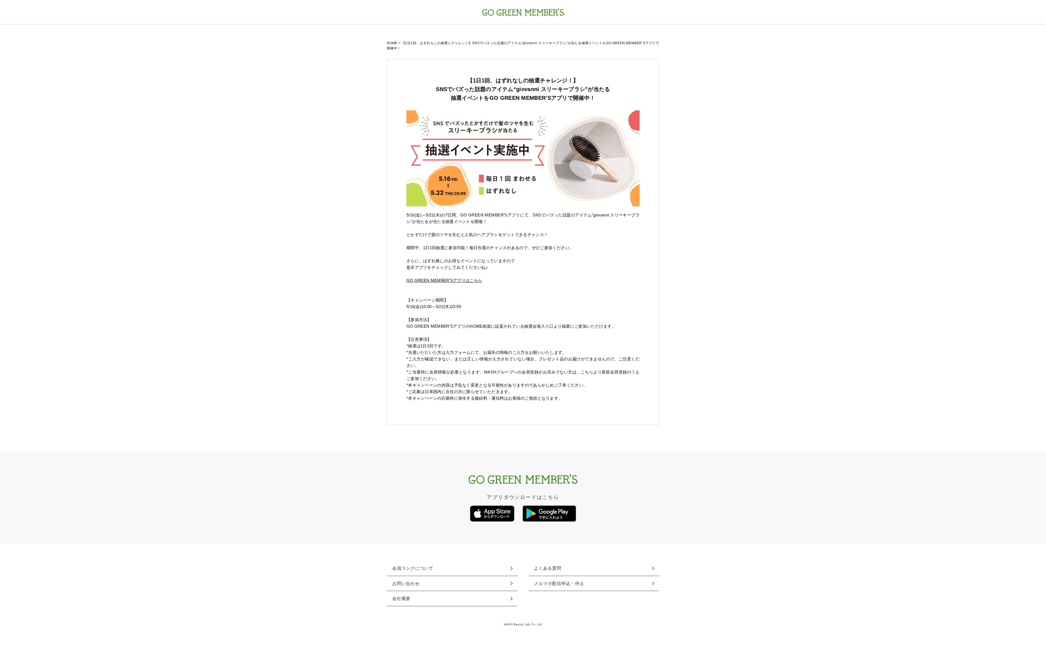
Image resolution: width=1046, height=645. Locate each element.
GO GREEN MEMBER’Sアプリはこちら (444, 280)
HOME (392, 43)
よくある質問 (547, 568)
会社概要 (401, 598)
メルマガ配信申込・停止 (559, 583)
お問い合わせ (406, 583)
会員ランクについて (412, 568)
